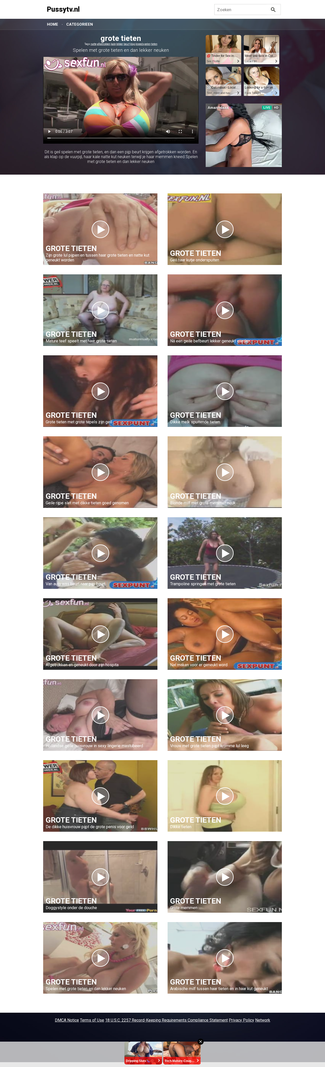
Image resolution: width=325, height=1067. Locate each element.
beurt (127, 44)
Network (262, 1020)
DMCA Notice (67, 1020)
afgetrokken (103, 44)
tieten (154, 44)
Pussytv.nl (63, 9)
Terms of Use (92, 1020)
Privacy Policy (241, 1020)
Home (52, 24)
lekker (119, 44)
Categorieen (79, 24)
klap (132, 44)
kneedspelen (143, 44)
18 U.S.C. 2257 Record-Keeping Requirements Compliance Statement (166, 1020)
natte (93, 44)
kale (113, 44)
